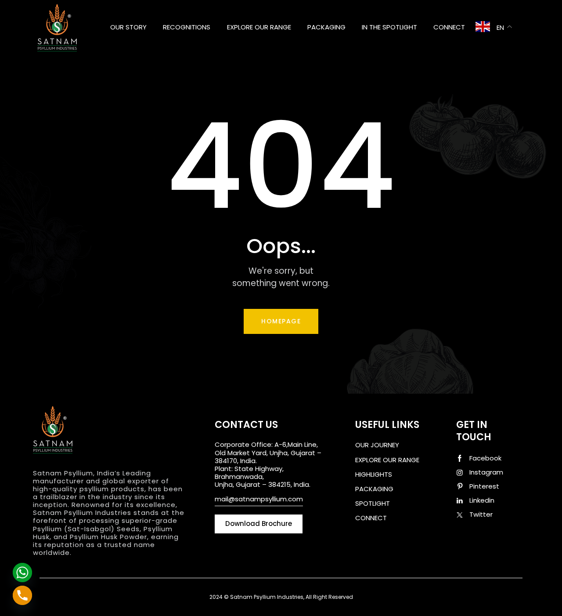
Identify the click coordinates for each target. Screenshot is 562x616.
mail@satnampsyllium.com (259, 499)
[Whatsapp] (22, 572)
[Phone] (22, 595)
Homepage (281, 321)
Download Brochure (386, 537)
